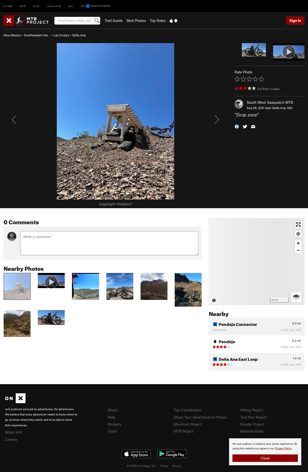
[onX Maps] (15, 402)
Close (265, 458)
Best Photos (136, 20)
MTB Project (183, 431)
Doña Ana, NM (282, 108)
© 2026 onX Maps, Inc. (141, 465)
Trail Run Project (253, 417)
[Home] (28, 20)
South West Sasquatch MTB (270, 102)
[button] (237, 126)
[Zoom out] (298, 250)
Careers (11, 439)
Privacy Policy (283, 448)
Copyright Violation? (115, 204)
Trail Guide (114, 20)
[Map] (256, 262)
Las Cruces (61, 35)
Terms (164, 465)
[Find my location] (298, 233)
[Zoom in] (298, 243)
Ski (71, 5)
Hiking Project (251, 410)
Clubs (112, 431)
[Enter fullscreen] (298, 224)
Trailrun (54, 5)
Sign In (295, 20)
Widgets (114, 424)
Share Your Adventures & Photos (200, 417)
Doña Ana (79, 35)
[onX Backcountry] (95, 6)
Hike (36, 5)
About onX (13, 432)
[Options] (296, 296)
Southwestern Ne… (37, 35)
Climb (8, 5)
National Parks (252, 431)
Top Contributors (187, 410)
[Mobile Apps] (173, 20)
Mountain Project (188, 424)
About (112, 410)
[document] (265, 452)
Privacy (176, 465)
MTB (23, 5)
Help (111, 417)
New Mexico (12, 35)
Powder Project (252, 424)
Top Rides (158, 20)
